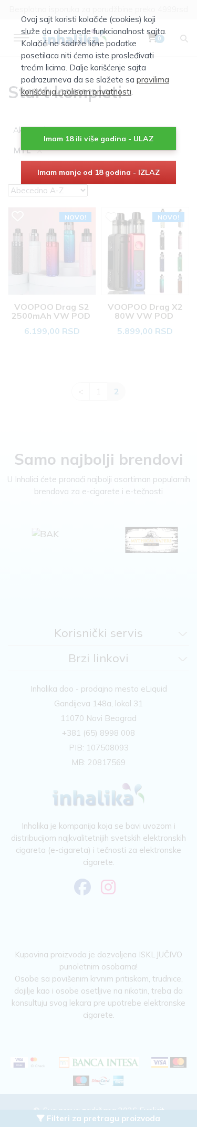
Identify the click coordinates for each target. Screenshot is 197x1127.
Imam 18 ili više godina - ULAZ (98, 138)
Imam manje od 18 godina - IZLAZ (98, 172)
